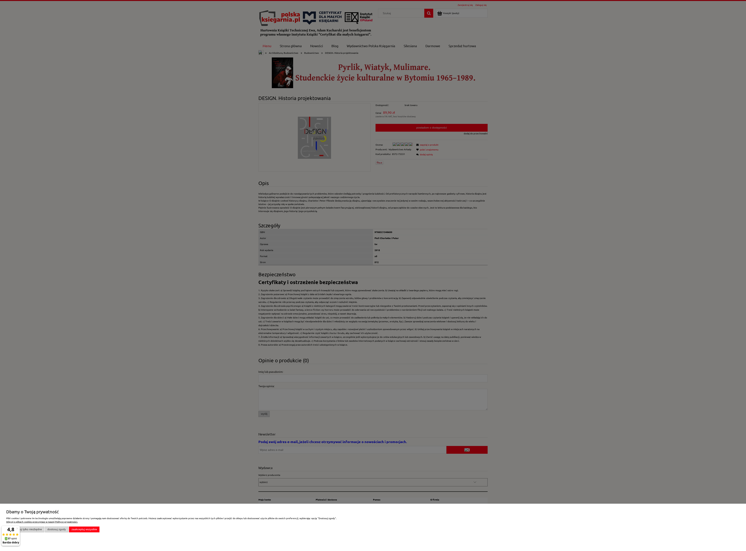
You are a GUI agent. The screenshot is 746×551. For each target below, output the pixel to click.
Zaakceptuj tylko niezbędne (25, 529)
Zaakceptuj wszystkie (84, 529)
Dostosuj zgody (56, 529)
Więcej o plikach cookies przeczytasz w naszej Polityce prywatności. (42, 521)
